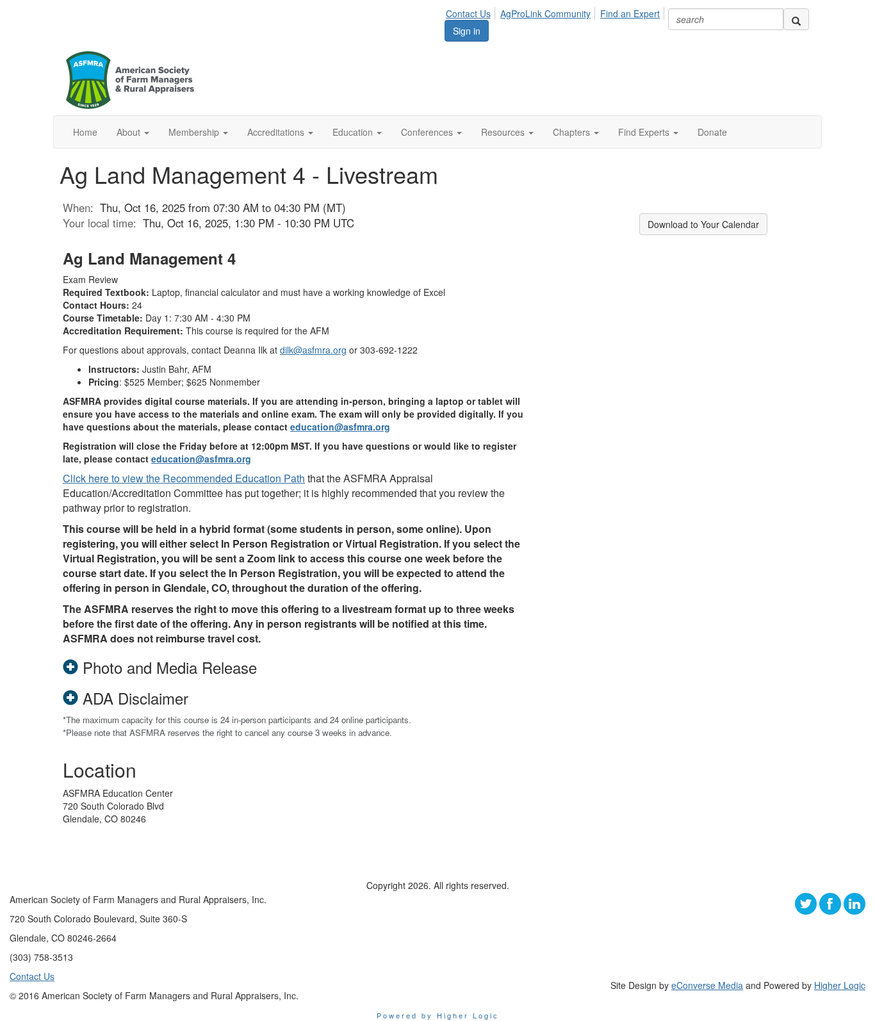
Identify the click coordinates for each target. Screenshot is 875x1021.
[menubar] (556, 11)
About (130, 132)
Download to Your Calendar (703, 224)
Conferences (428, 132)
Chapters (573, 132)
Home (85, 132)
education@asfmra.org (340, 426)
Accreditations (277, 132)
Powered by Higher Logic (438, 1015)
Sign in (466, 30)
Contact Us (468, 13)
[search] (796, 19)
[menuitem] (472, 11)
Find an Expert (630, 13)
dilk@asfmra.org (313, 349)
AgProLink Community (545, 13)
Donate (712, 132)
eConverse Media (707, 985)
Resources (504, 132)
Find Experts (645, 132)
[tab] (293, 667)
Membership (195, 132)
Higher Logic (839, 985)
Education (353, 132)
